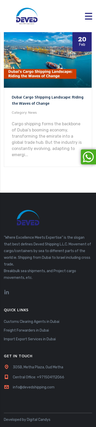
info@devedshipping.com (34, 387)
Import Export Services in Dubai (30, 339)
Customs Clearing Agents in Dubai (31, 321)
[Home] (28, 15)
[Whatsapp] (88, 156)
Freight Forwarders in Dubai (26, 330)
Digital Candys (38, 419)
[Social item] (6, 292)
